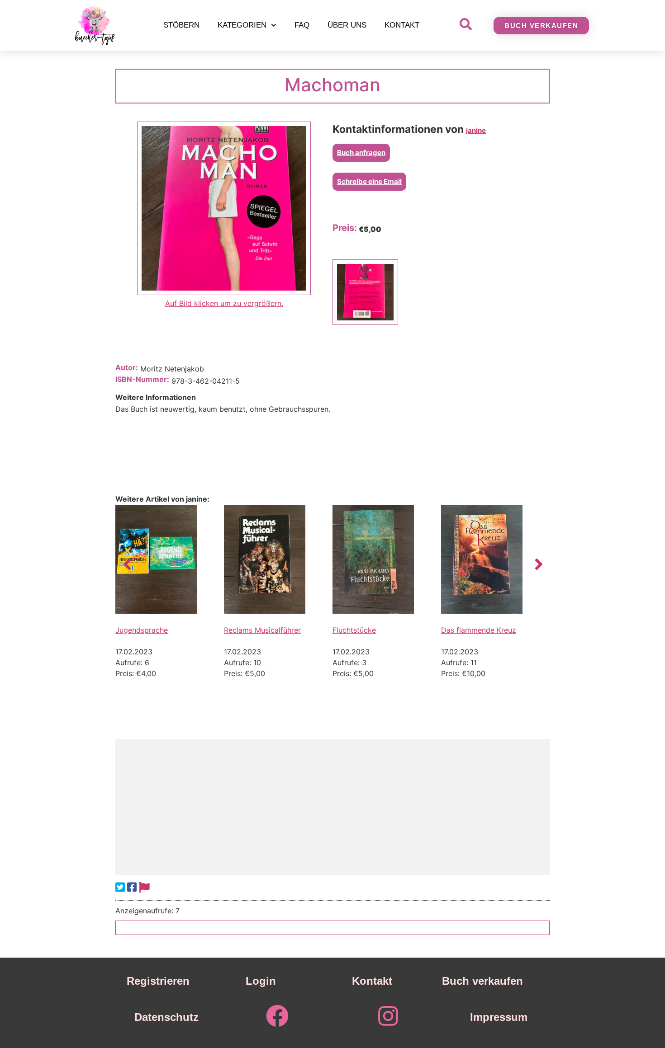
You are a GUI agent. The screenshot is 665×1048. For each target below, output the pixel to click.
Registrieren (158, 981)
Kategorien (242, 25)
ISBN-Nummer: (142, 379)
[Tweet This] (120, 887)
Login (261, 981)
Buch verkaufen (482, 981)
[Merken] (144, 887)
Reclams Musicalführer (262, 629)
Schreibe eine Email (369, 181)
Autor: (126, 367)
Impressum (498, 1017)
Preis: (344, 227)
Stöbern (181, 25)
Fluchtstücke (354, 629)
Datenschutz (166, 1017)
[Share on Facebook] (132, 887)
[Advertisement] (332, 807)
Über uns (347, 25)
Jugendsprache (141, 629)
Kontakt (402, 25)
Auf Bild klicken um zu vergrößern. (224, 303)
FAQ (301, 25)
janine (476, 130)
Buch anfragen (361, 152)
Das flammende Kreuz (478, 629)
